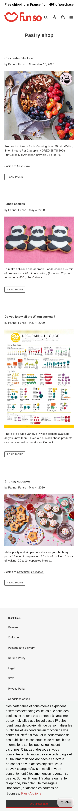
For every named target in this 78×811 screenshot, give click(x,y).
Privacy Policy (16, 688)
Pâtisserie (37, 571)
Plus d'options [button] (31, 793)
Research (14, 627)
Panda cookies (14, 204)
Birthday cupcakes (17, 481)
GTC (11, 678)
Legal (11, 668)
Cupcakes (23, 571)
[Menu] (71, 17)
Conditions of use (19, 698)
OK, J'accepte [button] (39, 803)
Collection (14, 637)
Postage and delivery (21, 647)
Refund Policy (16, 657)
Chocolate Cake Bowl (19, 58)
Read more (15, 176)
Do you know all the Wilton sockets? (29, 316)
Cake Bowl (23, 166)
